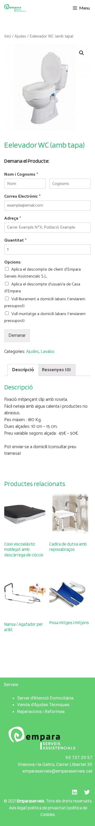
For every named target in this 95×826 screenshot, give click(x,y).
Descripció (23, 370)
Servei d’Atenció (33, 698)
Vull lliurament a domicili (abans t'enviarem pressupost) (44, 303)
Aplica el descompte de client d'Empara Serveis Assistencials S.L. (42, 273)
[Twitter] (86, 792)
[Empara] (15, 8)
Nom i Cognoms (21, 175)
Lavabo (47, 351)
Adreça (12, 218)
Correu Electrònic (22, 196)
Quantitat (15, 240)
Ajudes (20, 36)
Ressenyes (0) (56, 370)
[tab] (23, 370)
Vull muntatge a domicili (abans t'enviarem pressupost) (45, 317)
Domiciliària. (62, 698)
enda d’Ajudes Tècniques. (45, 704)
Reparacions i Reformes (41, 711)
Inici (7, 36)
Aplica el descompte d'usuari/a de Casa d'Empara (42, 288)
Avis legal (17, 807)
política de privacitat (46, 807)
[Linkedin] (74, 792)
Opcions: (12, 262)
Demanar (17, 335)
